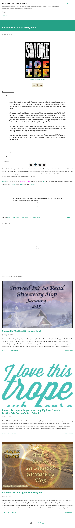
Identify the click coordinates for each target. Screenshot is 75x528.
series (39, 217)
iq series (23, 217)
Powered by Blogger (38, 523)
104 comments (13, 351)
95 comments (12, 512)
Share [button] (69, 217)
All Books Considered (15, 3)
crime (9, 217)
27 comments (12, 433)
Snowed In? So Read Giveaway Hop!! (21, 330)
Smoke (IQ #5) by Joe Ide (37, 80)
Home (5, 15)
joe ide (28, 217)
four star (15, 217)
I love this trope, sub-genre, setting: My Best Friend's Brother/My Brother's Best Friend (31, 412)
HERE (44, 182)
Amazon (11, 92)
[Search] (67, 3)
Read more (69, 351)
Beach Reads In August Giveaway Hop (22, 492)
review (34, 217)
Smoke (4, 182)
